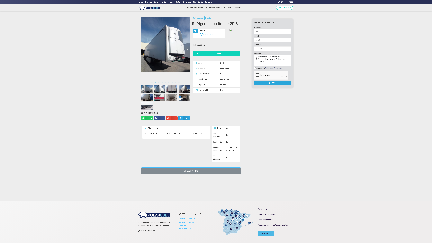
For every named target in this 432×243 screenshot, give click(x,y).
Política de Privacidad (273, 68)
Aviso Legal (262, 209)
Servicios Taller (174, 2)
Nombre (257, 28)
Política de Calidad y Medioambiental (273, 225)
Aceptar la (269, 68)
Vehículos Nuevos (214, 8)
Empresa (148, 2)
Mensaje (257, 53)
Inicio (141, 2)
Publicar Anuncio (284, 8)
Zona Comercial (160, 2)
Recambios (187, 2)
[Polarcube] (149, 8)
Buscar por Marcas (233, 8)
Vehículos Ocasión (196, 8)
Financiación (198, 2)
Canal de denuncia (265, 219)
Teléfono (258, 45)
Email (256, 36)
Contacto (208, 2)
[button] (152, 82)
